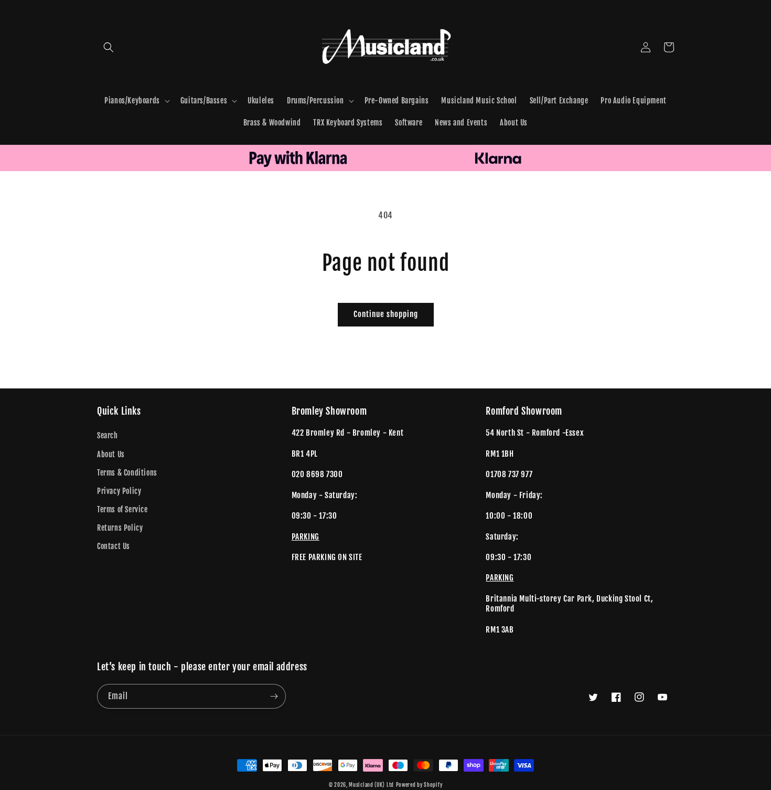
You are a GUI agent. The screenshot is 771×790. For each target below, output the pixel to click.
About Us (111, 454)
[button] (108, 47)
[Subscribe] (273, 696)
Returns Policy (120, 527)
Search (107, 435)
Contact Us (113, 546)
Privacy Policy (119, 491)
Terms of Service (122, 509)
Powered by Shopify (419, 785)
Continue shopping (386, 314)
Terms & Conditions (127, 472)
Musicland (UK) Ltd (371, 785)
